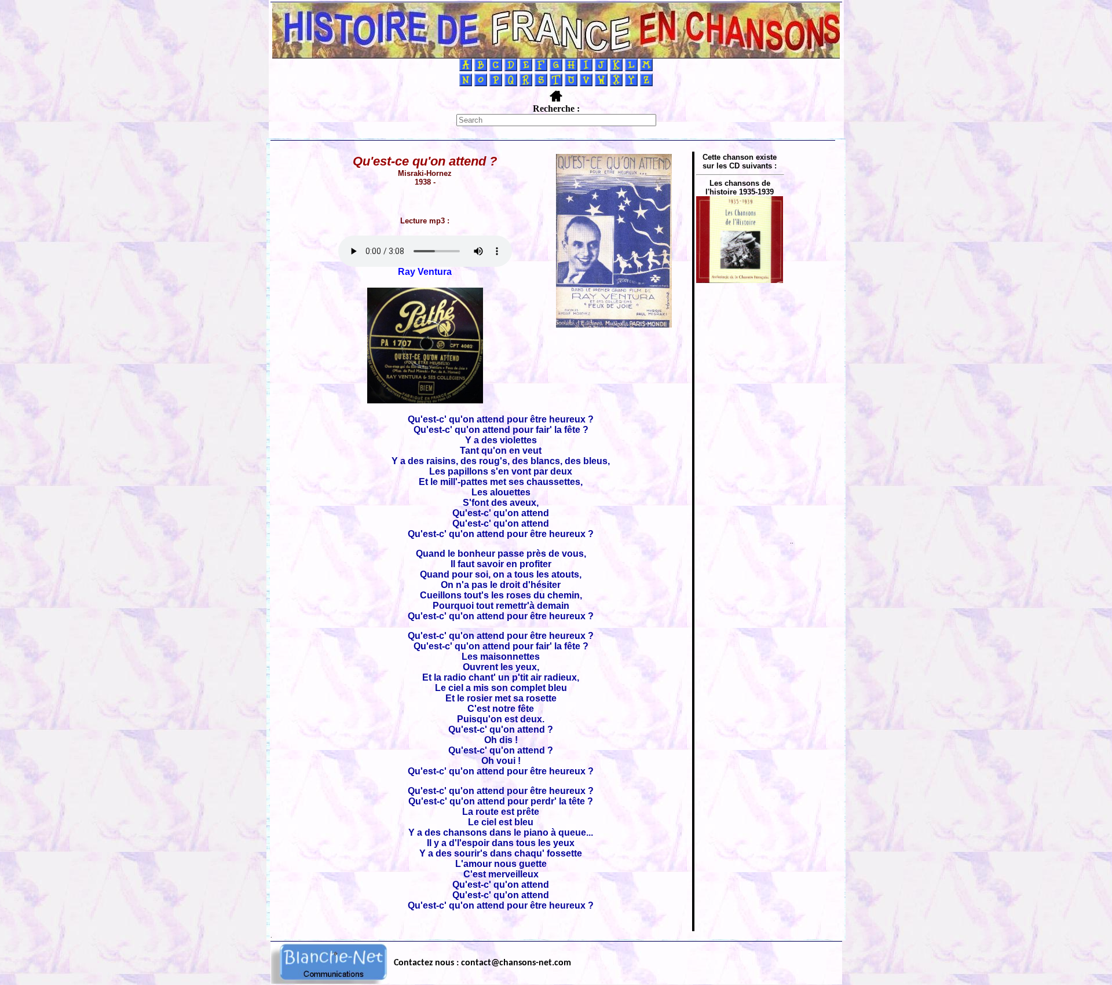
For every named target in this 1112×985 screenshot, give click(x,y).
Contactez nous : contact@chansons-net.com (482, 963)
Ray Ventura (425, 272)
